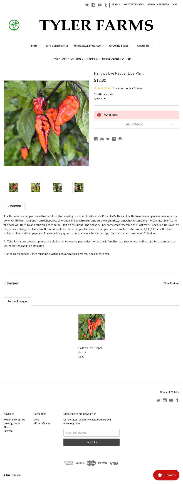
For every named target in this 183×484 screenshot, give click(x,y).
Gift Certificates (134, 4)
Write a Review (134, 88)
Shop (34, 45)
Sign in (151, 4)
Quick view (91, 323)
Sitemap (8, 430)
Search (116, 4)
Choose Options (91, 330)
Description (14, 206)
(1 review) (118, 88)
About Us (143, 45)
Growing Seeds (119, 45)
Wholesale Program (87, 45)
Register (164, 4)
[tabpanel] (91, 334)
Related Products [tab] (17, 301)
